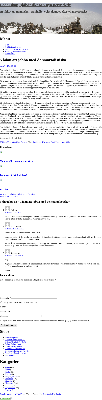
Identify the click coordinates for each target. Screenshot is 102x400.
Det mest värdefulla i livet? (13, 175)
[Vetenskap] (5, 399)
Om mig (24, 142)
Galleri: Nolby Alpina (13, 346)
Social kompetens (58, 142)
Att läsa (4, 189)
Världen (8, 390)
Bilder (7, 367)
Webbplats (4, 316)
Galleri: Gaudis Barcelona (15, 340)
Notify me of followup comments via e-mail (20, 302)
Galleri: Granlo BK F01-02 (15, 342)
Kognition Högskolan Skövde (16, 49)
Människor (16, 142)
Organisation (10, 388)
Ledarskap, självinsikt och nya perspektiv (35, 5)
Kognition (46, 142)
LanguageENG (11, 376)
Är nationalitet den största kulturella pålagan (18, 194)
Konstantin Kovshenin (52, 394)
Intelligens (37, 142)
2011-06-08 (11, 66)
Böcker (8, 372)
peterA (2, 66)
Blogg (7, 370)
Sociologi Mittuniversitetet (15, 51)
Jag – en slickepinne (9, 196)
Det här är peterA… (13, 47)
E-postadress (5, 311)
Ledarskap (9, 379)
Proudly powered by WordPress (12, 394)
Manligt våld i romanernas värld (16, 161)
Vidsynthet (70, 142)
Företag (8, 374)
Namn (3, 307)
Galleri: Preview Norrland (15, 349)
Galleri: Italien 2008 (13, 344)
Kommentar (5, 298)
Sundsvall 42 (10, 54)
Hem (7, 45)
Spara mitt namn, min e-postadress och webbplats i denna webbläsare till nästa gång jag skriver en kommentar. (46, 321)
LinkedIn (8, 381)
